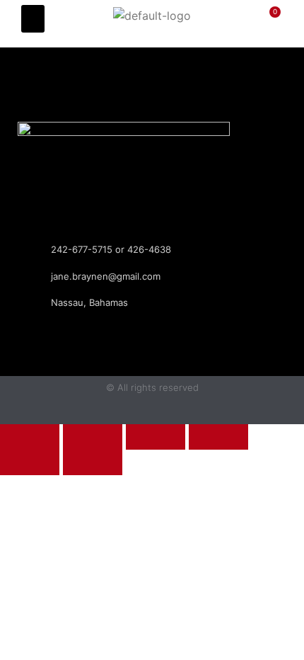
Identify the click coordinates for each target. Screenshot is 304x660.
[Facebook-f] (139, 67)
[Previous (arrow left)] (29, 462)
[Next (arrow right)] (92, 462)
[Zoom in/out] (29, 437)
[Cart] (266, 23)
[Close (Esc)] (218, 437)
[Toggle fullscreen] (92, 437)
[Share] (155, 437)
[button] (33, 19)
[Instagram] (166, 67)
